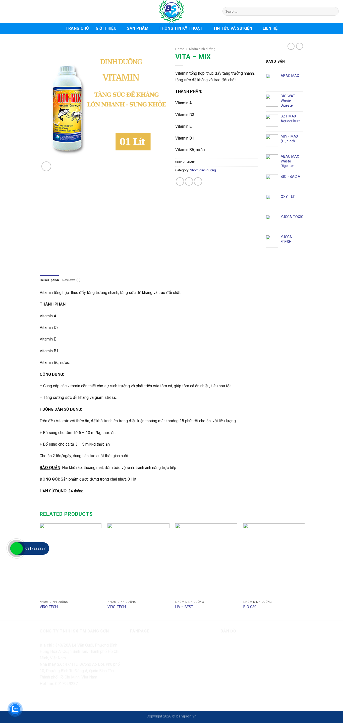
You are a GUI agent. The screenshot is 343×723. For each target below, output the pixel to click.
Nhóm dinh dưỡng (202, 49)
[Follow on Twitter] (62, 697)
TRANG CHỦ (77, 28)
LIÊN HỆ (270, 28)
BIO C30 (249, 607)
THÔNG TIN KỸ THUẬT (181, 28)
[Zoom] (46, 166)
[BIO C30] (274, 560)
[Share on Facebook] (180, 181)
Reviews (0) (71, 280)
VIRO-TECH (116, 607)
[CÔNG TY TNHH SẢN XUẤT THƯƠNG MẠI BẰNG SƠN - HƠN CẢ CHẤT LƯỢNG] (171, 11)
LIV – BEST (184, 607)
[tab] (49, 280)
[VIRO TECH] (71, 560)
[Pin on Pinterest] (198, 181)
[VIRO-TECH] (138, 560)
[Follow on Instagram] (53, 697)
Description (49, 280)
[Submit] (334, 11)
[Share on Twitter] (189, 181)
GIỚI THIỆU (106, 28)
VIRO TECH (49, 607)
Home (179, 49)
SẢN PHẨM (137, 28)
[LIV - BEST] (206, 560)
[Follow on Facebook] (44, 697)
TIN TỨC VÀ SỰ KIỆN (232, 28)
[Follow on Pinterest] (71, 697)
